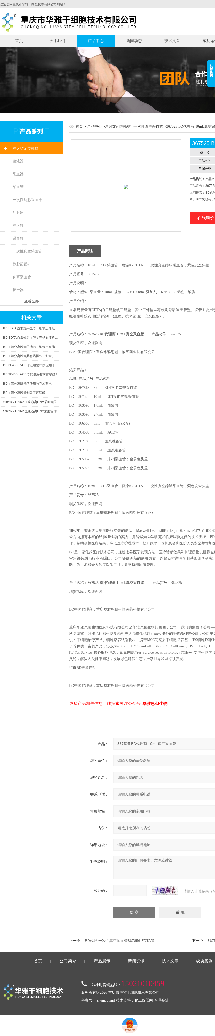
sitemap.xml (106, 1000)
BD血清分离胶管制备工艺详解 (24, 393)
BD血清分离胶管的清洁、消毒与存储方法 (31, 347)
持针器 (18, 290)
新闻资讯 (136, 961)
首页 (19, 40)
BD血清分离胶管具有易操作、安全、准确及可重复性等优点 (31, 356)
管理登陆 (161, 1000)
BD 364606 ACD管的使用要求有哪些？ (30, 374)
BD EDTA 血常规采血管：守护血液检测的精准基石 (31, 337)
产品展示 (102, 961)
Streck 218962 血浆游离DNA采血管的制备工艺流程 (31, 402)
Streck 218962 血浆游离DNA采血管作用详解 (31, 411)
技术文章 (172, 40)
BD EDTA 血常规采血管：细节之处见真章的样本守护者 (31, 328)
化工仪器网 (144, 1000)
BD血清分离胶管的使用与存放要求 (27, 383)
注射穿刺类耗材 (25, 148)
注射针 (18, 225)
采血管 (18, 187)
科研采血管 (22, 277)
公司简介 (68, 961)
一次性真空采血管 (27, 251)
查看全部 (31, 301)
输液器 (18, 161)
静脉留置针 (22, 264)
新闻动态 (134, 40)
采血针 (18, 238)
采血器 (18, 174)
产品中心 (96, 40)
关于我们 (57, 40)
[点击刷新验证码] (165, 890)
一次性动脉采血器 (27, 200)
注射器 (18, 212)
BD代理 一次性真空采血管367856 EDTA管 (119, 941)
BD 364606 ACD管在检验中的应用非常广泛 (31, 365)
